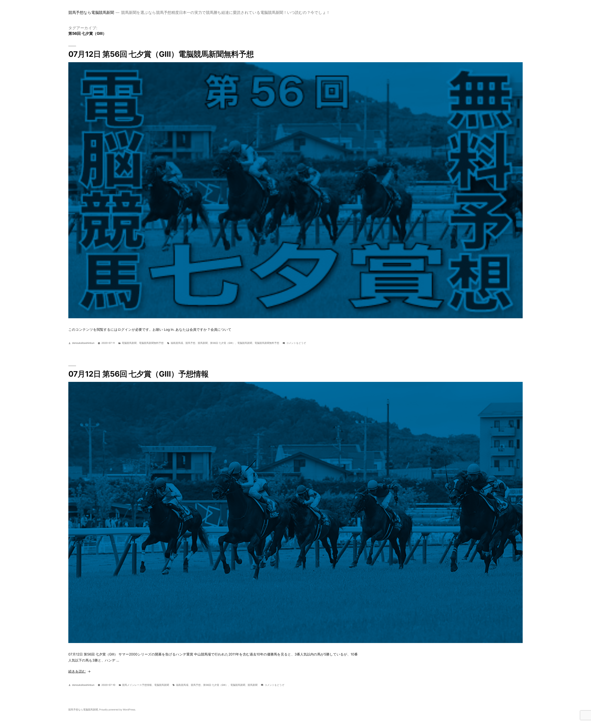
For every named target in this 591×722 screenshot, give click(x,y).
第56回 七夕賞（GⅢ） (222, 343)
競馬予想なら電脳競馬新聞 (91, 12)
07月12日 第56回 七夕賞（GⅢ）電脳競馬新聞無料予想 (161, 54)
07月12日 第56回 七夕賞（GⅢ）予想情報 (138, 373)
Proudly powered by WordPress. (117, 709)
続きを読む (77, 671)
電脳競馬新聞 (129, 343)
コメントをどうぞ (296, 343)
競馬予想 (190, 343)
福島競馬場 (177, 343)
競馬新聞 (203, 343)
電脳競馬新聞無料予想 (151, 343)
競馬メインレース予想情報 (137, 685)
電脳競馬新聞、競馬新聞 (243, 685)
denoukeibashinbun (83, 343)
